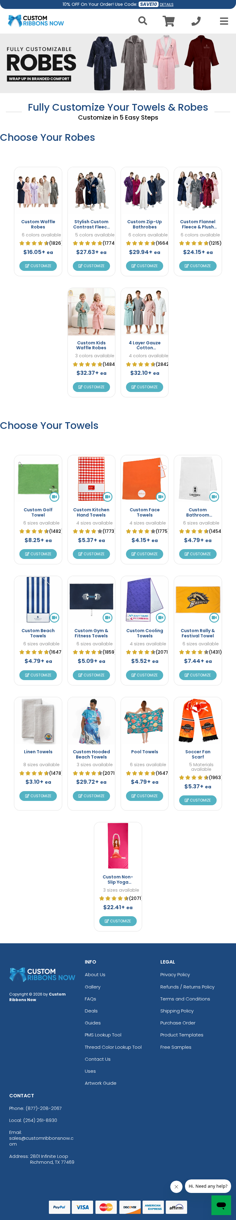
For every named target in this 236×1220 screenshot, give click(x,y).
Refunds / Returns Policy (187, 987)
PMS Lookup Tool (103, 1035)
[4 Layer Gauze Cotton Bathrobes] (144, 311)
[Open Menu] (222, 21)
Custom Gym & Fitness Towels (91, 633)
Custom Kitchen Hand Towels (91, 512)
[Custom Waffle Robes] (37, 190)
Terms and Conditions (185, 999)
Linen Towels (38, 752)
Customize (40, 265)
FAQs (90, 999)
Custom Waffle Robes (38, 224)
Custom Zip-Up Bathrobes (144, 224)
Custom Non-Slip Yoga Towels (118, 882)
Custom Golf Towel (38, 512)
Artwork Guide (100, 1083)
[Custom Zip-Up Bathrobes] (144, 190)
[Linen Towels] (37, 720)
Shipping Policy (177, 1011)
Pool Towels (144, 752)
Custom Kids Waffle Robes (91, 345)
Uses (90, 1071)
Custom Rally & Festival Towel (198, 633)
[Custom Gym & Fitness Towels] (91, 599)
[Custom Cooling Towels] (144, 599)
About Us (95, 974)
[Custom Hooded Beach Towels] (91, 720)
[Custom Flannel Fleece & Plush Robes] (197, 190)
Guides (93, 1023)
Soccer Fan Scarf (197, 754)
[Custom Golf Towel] (37, 478)
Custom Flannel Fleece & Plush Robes (197, 227)
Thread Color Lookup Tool (113, 1047)
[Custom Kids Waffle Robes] (91, 311)
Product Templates (181, 1035)
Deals (91, 1011)
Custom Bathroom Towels (197, 515)
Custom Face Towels (145, 512)
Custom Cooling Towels (144, 633)
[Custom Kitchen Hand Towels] (91, 478)
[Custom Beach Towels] (37, 599)
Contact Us (98, 1059)
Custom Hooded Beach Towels (91, 754)
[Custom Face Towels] (144, 478)
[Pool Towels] (144, 720)
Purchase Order (177, 1023)
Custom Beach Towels (38, 633)
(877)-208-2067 (44, 1108)
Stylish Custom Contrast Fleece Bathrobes (91, 227)
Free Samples (175, 1047)
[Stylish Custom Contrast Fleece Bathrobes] (91, 190)
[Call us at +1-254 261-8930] (196, 23)
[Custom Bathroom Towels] (197, 478)
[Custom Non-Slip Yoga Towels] (117, 845)
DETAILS (167, 4)
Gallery (92, 987)
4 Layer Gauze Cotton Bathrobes (145, 348)
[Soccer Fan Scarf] (197, 720)
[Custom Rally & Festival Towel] (197, 599)
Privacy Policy (175, 974)
